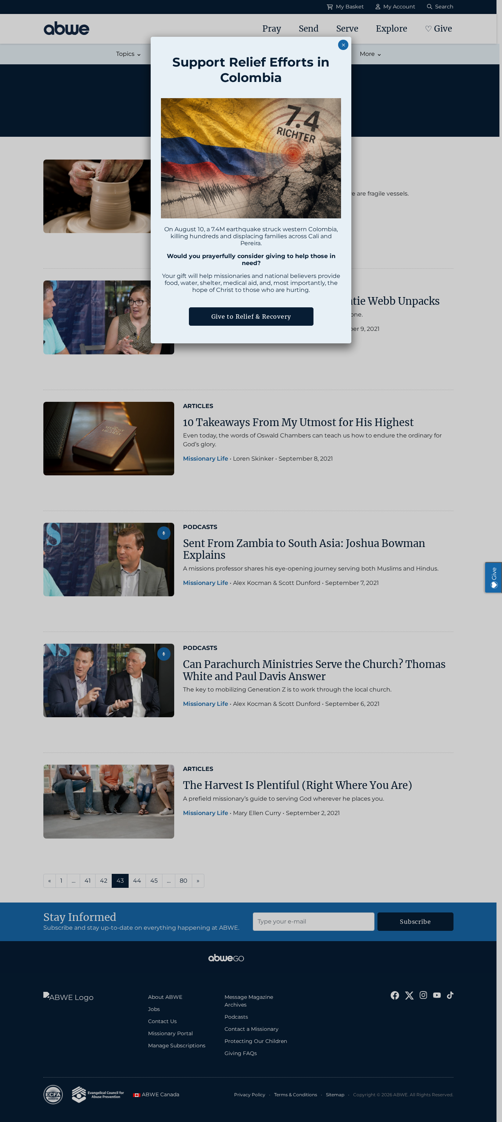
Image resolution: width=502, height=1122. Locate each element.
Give (494, 573)
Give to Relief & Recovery (251, 316)
